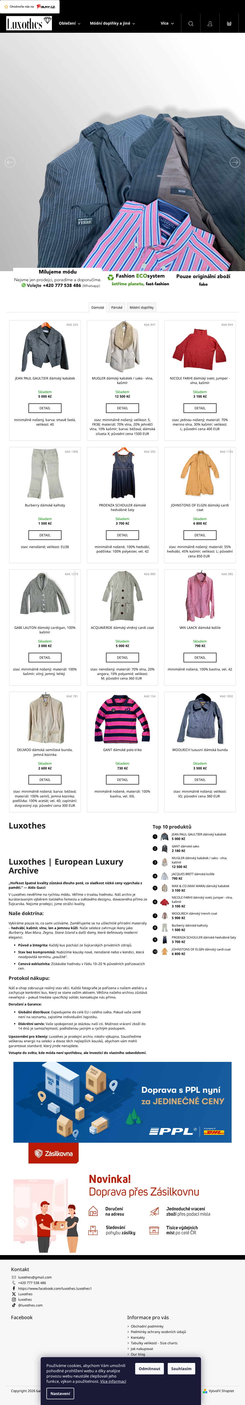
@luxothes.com (30, 1305)
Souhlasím (181, 1368)
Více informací (113, 1381)
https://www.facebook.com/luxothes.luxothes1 (55, 1288)
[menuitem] (69, 23)
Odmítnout (149, 1368)
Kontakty (138, 1337)
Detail (44, 408)
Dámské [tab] (97, 307)
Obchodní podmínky (147, 1326)
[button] (18, 162)
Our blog (138, 1354)
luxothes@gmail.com (35, 1277)
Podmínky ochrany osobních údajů (158, 1331)
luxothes (25, 1299)
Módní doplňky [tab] (142, 307)
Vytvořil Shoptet (221, 1391)
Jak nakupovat (142, 1348)
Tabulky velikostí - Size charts (154, 1343)
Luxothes (25, 1294)
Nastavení (60, 1393)
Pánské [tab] (116, 307)
